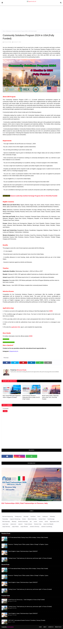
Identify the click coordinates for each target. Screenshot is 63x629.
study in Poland (15, 526)
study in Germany (6, 526)
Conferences (45, 516)
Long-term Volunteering (15, 519)
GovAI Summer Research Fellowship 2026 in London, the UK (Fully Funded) (31, 397)
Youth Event (32, 516)
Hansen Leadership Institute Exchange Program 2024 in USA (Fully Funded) (33, 196)
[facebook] (7, 456)
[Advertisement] (31, 16)
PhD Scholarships (6, 521)
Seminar (24, 519)
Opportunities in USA (54, 521)
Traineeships (5, 519)
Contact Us (50, 626)
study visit (20, 524)
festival (46, 521)
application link (15, 327)
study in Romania (24, 526)
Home (4, 31)
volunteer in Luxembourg (46, 526)
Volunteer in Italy (37, 524)
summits (41, 521)
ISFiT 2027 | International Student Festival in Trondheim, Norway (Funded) (26, 620)
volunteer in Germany (34, 526)
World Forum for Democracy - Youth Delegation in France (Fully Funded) (26, 599)
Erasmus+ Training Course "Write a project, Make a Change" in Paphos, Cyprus (28, 544)
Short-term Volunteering (7, 516)
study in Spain (5, 524)
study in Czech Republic (48, 524)
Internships (26, 516)
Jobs (31, 521)
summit (35, 521)
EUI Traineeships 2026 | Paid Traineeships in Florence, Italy (25, 503)
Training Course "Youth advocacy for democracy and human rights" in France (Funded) (30, 558)
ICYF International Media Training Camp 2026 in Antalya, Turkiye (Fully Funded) (28, 537)
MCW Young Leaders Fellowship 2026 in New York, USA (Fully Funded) (50, 397)
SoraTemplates (10, 627)
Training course (18, 516)
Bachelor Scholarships (23, 521)
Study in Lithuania (28, 524)
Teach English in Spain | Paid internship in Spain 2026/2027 (23, 551)
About (44, 626)
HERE (51, 311)
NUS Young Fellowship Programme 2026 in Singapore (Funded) (12, 396)
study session (13, 524)
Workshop (14, 521)
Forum (39, 516)
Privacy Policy (58, 626)
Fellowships (8, 31)
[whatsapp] (31, 456)
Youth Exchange (51, 519)
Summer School (42, 519)
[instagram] (19, 456)
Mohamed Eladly (7, 42)
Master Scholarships (32, 519)
